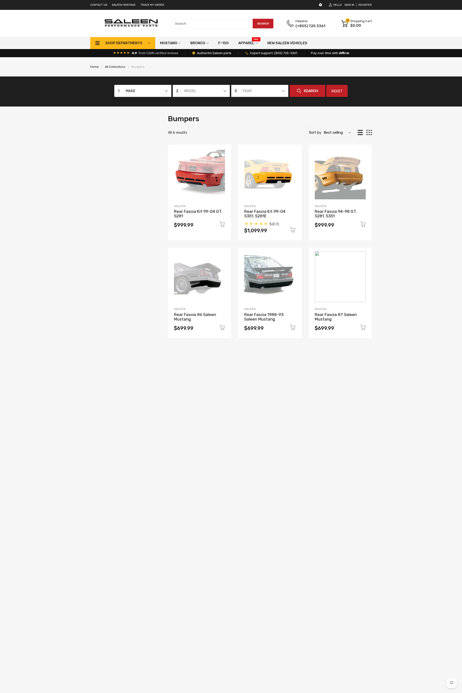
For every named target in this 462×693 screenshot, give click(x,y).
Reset (337, 91)
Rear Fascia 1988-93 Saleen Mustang (263, 316)
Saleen (180, 206)
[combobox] (222, 23)
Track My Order (152, 4)
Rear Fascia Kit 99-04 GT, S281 (198, 213)
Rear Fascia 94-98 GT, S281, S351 (336, 213)
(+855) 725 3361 (310, 26)
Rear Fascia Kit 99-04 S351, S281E (264, 213)
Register (365, 4)
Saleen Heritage (124, 4)
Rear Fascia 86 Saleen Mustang (195, 316)
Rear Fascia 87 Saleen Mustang (336, 316)
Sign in (349, 4)
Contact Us (98, 4)
